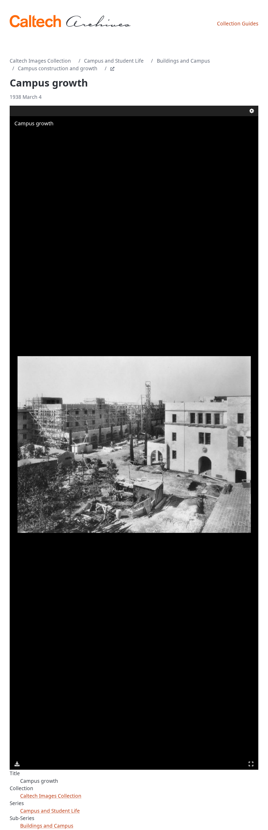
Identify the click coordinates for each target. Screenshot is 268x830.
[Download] (17, 764)
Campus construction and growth (57, 68)
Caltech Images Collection (40, 60)
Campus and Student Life (114, 60)
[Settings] (251, 111)
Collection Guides (237, 23)
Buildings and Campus (183, 60)
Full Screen (251, 764)
